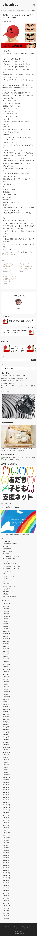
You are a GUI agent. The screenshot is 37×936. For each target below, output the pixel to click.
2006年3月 (6, 865)
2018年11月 (6, 618)
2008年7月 (6, 817)
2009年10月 (6, 780)
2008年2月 (6, 827)
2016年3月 (6, 644)
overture (5, 546)
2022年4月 (6, 611)
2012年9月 (6, 712)
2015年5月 (6, 654)
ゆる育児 (5, 561)
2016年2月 (6, 646)
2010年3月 (6, 767)
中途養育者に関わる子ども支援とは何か (12, 381)
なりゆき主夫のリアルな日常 (11, 556)
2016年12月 (6, 634)
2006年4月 (6, 863)
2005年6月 (6, 888)
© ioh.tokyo (18, 931)
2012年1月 (6, 719)
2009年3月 (6, 797)
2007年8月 (6, 842)
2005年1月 (6, 900)
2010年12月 (6, 747)
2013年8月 (6, 699)
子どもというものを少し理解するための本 (13, 375)
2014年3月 (6, 684)
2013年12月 (6, 691)
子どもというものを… (9, 576)
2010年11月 (6, 749)
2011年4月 (6, 737)
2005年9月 (6, 880)
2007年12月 (6, 832)
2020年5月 (6, 613)
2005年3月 (6, 895)
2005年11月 (6, 875)
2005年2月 (6, 898)
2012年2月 (6, 717)
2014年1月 (6, 689)
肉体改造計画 (6, 589)
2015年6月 (6, 651)
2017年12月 (6, 624)
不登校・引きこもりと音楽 (10, 563)
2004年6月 (6, 918)
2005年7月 (6, 885)
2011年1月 (6, 744)
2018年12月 (6, 616)
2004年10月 (6, 908)
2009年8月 (6, 785)
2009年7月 (6, 787)
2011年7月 (6, 732)
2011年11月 (6, 724)
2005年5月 (6, 890)
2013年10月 (6, 696)
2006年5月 (6, 860)
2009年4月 (6, 795)
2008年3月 (6, 825)
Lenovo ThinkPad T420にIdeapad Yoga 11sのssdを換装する (18, 386)
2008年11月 (6, 807)
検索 (2, 357)
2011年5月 (6, 734)
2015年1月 (6, 661)
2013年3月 (6, 704)
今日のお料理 (6, 573)
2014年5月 (6, 679)
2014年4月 (6, 681)
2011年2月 (6, 742)
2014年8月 (6, 674)
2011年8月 (6, 729)
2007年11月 (6, 835)
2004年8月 (6, 913)
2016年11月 (6, 636)
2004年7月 (6, 915)
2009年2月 (6, 800)
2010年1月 (6, 772)
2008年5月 (6, 820)
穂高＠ (18, 308)
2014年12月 (6, 664)
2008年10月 (6, 810)
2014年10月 (6, 669)
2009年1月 (6, 802)
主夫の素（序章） (8, 571)
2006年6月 (6, 858)
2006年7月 (6, 855)
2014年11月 (6, 666)
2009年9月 (6, 782)
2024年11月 (6, 603)
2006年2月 (6, 868)
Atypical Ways (7, 541)
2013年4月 (6, 702)
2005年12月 (6, 873)
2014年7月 (6, 676)
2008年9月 (6, 812)
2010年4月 (6, 764)
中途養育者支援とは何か (8, 383)
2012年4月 (6, 714)
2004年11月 (6, 905)
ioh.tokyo (10, 4)
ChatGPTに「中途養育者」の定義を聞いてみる (14, 378)
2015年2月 (6, 659)
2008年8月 (6, 815)
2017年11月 (6, 626)
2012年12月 (6, 709)
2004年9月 (6, 910)
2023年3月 (6, 606)
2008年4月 (6, 822)
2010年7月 (6, 759)
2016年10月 (6, 639)
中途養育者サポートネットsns (11, 568)
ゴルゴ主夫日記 (7, 551)
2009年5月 (6, 792)
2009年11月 (6, 777)
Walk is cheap (7, 548)
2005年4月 (6, 893)
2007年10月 (6, 837)
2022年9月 (6, 608)
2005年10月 (6, 878)
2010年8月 (6, 757)
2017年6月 (6, 631)
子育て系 (5, 579)
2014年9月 (6, 671)
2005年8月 (6, 883)
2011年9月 (6, 727)
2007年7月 (6, 845)
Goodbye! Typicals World (10, 543)
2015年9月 (6, 649)
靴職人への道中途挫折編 (9, 596)
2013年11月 (6, 694)
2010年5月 (6, 762)
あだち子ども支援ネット (8, 503)
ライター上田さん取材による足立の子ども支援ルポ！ (15, 534)
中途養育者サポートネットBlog (11, 566)
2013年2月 (6, 707)
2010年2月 (6, 769)
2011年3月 (6, 739)
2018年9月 (6, 621)
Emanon (22, 933)
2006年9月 (6, 850)
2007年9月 (6, 840)
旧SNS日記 (6, 581)
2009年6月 (6, 790)
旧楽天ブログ (6, 584)
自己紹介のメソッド (8, 594)
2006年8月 (6, 853)
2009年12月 (6, 774)
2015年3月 (6, 656)
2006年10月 (6, 847)
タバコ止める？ (7, 553)
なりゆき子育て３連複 (9, 558)
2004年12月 (6, 903)
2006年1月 (6, 870)
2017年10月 (6, 628)
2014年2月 (6, 686)
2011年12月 (6, 722)
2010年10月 (6, 752)
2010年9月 (6, 754)
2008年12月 (6, 805)
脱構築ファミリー (8, 591)
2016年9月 (6, 641)
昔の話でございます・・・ (10, 586)
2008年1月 (6, 830)
